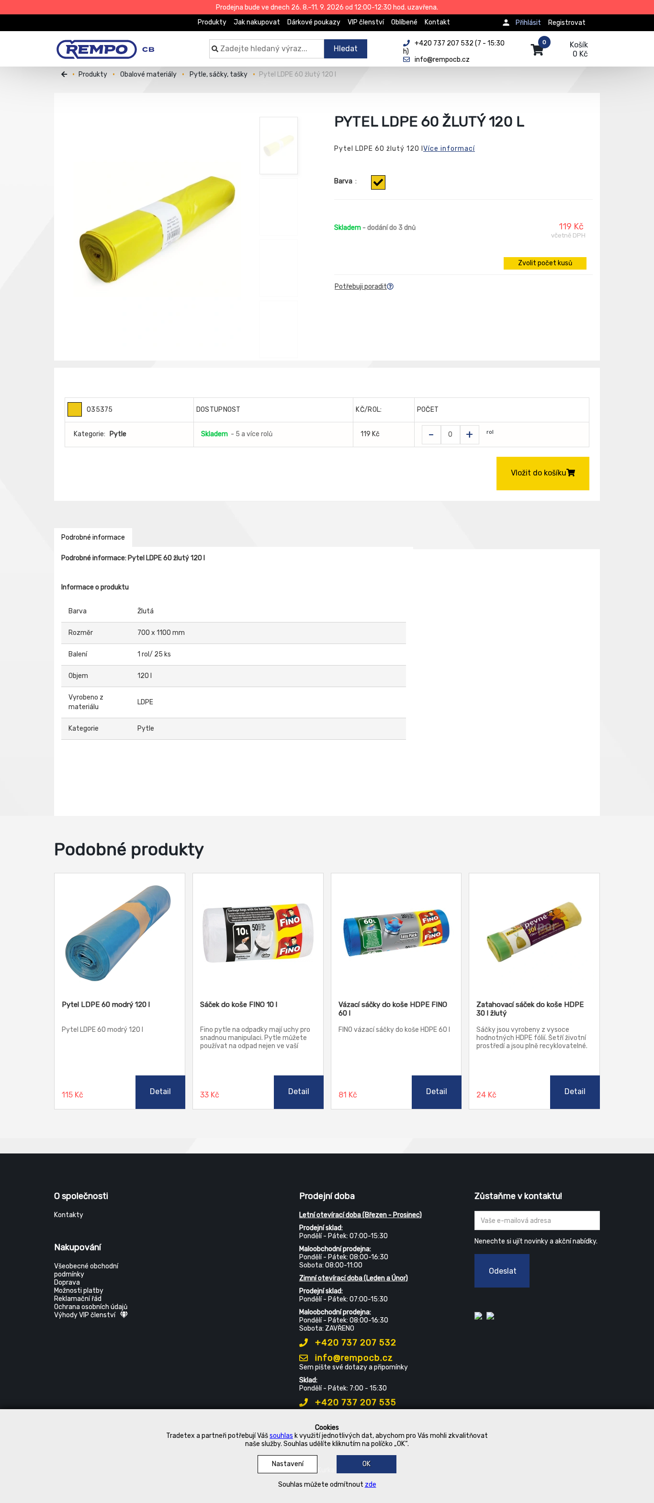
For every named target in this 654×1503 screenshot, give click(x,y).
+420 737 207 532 (354, 1342)
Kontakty (68, 1215)
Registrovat (567, 23)
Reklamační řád (77, 1299)
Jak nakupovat (257, 22)
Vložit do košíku (538, 472)
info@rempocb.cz (353, 1358)
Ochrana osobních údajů (90, 1307)
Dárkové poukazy (313, 22)
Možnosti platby (78, 1291)
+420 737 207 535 (354, 1402)
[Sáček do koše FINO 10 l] (258, 933)
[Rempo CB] (112, 44)
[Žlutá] (378, 182)
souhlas (281, 1436)
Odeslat (503, 1271)
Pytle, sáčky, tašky (219, 74)
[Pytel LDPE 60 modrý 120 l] (120, 933)
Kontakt (437, 22)
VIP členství (366, 22)
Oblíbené (404, 22)
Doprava (67, 1282)
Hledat (346, 48)
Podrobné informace (93, 537)
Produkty (212, 22)
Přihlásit (528, 23)
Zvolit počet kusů (545, 263)
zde (370, 1484)
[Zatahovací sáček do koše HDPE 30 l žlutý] (534, 933)
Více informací (449, 149)
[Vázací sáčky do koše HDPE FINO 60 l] (396, 933)
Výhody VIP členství (84, 1315)
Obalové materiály (148, 74)
